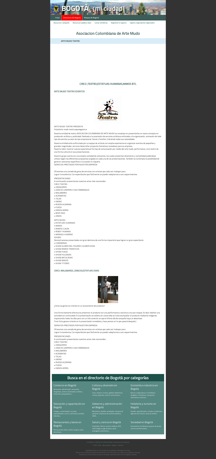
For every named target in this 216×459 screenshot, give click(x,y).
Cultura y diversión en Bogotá (104, 387)
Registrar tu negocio (119, 22)
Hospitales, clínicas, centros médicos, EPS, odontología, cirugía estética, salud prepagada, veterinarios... (106, 428)
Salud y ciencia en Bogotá (106, 422)
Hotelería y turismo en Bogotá (143, 405)
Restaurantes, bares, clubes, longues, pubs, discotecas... (69, 431)
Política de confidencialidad (104, 442)
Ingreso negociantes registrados (142, 22)
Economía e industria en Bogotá (144, 387)
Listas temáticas (101, 22)
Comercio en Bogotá (65, 385)
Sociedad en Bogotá (142, 422)
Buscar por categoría (61, 22)
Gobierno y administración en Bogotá (107, 405)
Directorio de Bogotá (72, 17)
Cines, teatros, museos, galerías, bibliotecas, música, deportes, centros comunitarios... (107, 394)
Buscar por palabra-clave (82, 22)
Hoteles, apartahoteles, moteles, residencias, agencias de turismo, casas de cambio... (146, 412)
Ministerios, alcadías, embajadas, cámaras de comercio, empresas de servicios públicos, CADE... (107, 413)
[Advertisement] (108, 62)
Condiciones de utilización (121, 442)
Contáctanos (90, 442)
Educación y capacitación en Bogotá (69, 405)
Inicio (57, 17)
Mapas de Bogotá (91, 17)
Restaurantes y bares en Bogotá (67, 424)
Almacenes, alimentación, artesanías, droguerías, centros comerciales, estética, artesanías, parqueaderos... (68, 391)
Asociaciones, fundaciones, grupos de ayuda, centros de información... (146, 427)
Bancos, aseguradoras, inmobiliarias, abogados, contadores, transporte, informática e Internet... (143, 395)
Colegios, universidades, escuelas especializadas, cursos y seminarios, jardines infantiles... (69, 413)
